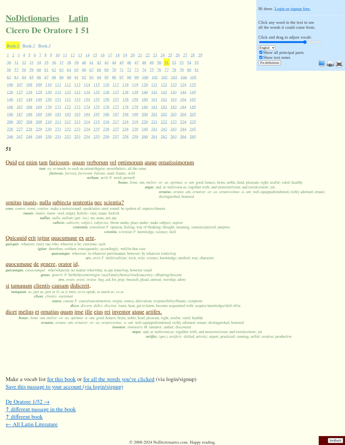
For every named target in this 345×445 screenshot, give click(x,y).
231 (58, 129)
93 (91, 77)
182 (164, 106)
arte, (90, 237)
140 (145, 92)
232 (68, 129)
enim (32, 162)
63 (61, 69)
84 (24, 77)
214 (87, 121)
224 (183, 121)
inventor (121, 311)
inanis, (30, 202)
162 (164, 99)
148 (29, 99)
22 (148, 55)
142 (164, 92)
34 (39, 62)
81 (197, 69)
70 (114, 69)
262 (164, 136)
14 (87, 55)
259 (135, 136)
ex (81, 237)
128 (29, 92)
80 (189, 69)
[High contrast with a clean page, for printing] (339, 66)
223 (173, 121)
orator (65, 263)
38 (69, 62)
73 (136, 69)
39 (76, 62)
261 (154, 136)
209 (39, 121)
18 (117, 55)
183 (173, 106)
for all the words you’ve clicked (118, 379)
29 (200, 55)
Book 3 (44, 45)
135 (96, 92)
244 (183, 129)
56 (9, 69)
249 (39, 136)
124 (183, 84)
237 (116, 129)
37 (61, 62)
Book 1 (13, 45)
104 (183, 77)
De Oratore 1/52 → (28, 401)
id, (76, 263)
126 (10, 92)
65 (76, 69)
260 (145, 136)
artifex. (154, 311)
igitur (43, 237)
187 (19, 114)
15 (95, 55)
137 (116, 92)
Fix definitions (269, 62)
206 (10, 121)
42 (99, 62)
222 (164, 121)
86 (39, 77)
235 (96, 129)
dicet (11, 311)
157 (116, 99)
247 (19, 136)
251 (58, 136)
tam (43, 162)
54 (189, 62)
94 (99, 77)
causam (60, 285)
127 (19, 92)
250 (48, 136)
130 (48, 92)
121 (154, 84)
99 (136, 77)
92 (84, 77)
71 (121, 69)
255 (96, 136)
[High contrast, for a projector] (330, 66)
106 (10, 84)
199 (135, 114)
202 (164, 114)
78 (174, 69)
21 (140, 55)
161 (154, 99)
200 (145, 114)
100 (145, 77)
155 (96, 99)
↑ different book (24, 416)
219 (135, 121)
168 (29, 106)
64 (69, 69)
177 (116, 106)
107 (19, 84)
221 (154, 121)
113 (77, 84)
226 (10, 129)
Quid (11, 162)
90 (69, 77)
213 (77, 121)
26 (178, 55)
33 (31, 62)
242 (164, 129)
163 (173, 99)
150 (48, 99)
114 (87, 84)
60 (39, 69)
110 (48, 84)
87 (46, 77)
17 (110, 55)
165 (193, 99)
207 (19, 121)
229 (39, 129)
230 (48, 129)
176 (106, 106)
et (37, 311)
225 (193, 121)
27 (185, 55)
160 (145, 99)
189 (39, 114)
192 (68, 114)
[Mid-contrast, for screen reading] (322, 66)
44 (114, 62)
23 (155, 55)
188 (29, 114)
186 (10, 114)
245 (193, 129)
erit (32, 237)
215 (96, 121)
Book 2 (29, 45)
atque (151, 162)
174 (87, 106)
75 (152, 69)
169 (39, 106)
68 (99, 69)
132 (68, 92)
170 (48, 106)
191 (58, 114)
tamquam (21, 285)
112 (68, 84)
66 (84, 69)
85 (31, 77)
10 (57, 55)
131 (58, 92)
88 (54, 77)
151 (58, 99)
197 (116, 114)
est (21, 162)
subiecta (61, 202)
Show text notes (276, 57)
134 (87, 92)
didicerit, (80, 285)
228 (29, 129)
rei (107, 311)
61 (46, 69)
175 (96, 106)
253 (77, 136)
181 (154, 106)
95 (106, 77)
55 (197, 62)
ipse (79, 311)
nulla (45, 202)
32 (24, 62)
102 (164, 77)
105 (193, 77)
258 (125, 136)
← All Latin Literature (32, 424)
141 (154, 92)
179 (135, 106)
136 (106, 92)
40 (84, 62)
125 (193, 84)
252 (68, 136)
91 (76, 77)
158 (125, 99)
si (7, 285)
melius (26, 311)
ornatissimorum (176, 162)
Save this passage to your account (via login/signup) (64, 386)
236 (106, 129)
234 (87, 129)
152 (68, 99)
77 (167, 69)
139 (135, 92)
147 (19, 99)
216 (106, 121)
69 (106, 69)
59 (31, 69)
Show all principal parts (283, 52)
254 (87, 136)
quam (78, 162)
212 (68, 121)
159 (135, 99)
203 (173, 114)
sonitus (14, 202)
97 (121, 77)
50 (159, 62)
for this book (61, 379)
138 (125, 92)
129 (39, 92)
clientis (42, 285)
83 (16, 77)
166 (10, 106)
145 (193, 92)
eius (98, 311)
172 (68, 106)
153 (77, 99)
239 (135, 129)
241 (154, 129)
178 (125, 106)
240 (145, 129)
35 (46, 62)
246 (10, 136)
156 (106, 99)
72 (129, 69)
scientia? (114, 202)
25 (170, 55)
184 (183, 106)
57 (16, 69)
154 (87, 99)
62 (54, 69)
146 (10, 99)
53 (182, 62)
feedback (335, 440)
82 (9, 77)
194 (87, 114)
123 (173, 84)
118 (125, 84)
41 (91, 62)
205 (193, 114)
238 (125, 129)
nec (98, 202)
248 (29, 136)
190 (48, 114)
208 (29, 121)
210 (48, 121)
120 (145, 84)
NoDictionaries (32, 18)
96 (114, 77)
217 (116, 121)
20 (132, 55)
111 (58, 84)
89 (61, 77)
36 (54, 62)
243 (173, 129)
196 (106, 114)
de (36, 263)
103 (174, 77)
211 (58, 121)
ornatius (50, 311)
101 (155, 77)
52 (174, 62)
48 (144, 62)
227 (19, 129)
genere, (48, 263)
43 (106, 62)
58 (24, 69)
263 (173, 136)
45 (121, 62)
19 (125, 55)
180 (145, 106)
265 (193, 136)
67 (91, 69)
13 (80, 55)
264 (183, 136)
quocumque (19, 263)
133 (77, 92)
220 (145, 121)
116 (106, 84)
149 (39, 99)
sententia (83, 202)
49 (152, 62)
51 (167, 62)
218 (125, 121)
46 (129, 62)
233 (77, 129)
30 (9, 62)
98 (129, 77)
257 (116, 136)
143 (173, 92)
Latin (78, 18)
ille (88, 311)
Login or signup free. (293, 8)
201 (154, 114)
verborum (97, 162)
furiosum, (60, 162)
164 (183, 99)
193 (77, 114)
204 (183, 114)
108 (29, 84)
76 (159, 69)
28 (193, 55)
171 (58, 106)
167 (19, 106)
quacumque (64, 237)
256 (106, 136)
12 (72, 55)
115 (96, 84)
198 (125, 114)
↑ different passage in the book (41, 409)
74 (144, 69)
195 (96, 114)
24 (163, 55)
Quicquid (16, 237)
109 (39, 84)
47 (136, 62)
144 (183, 92)
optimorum (130, 162)
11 (65, 55)
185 (193, 106)
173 (77, 106)
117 (116, 84)
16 (102, 55)
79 (182, 69)
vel (113, 162)
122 (164, 84)
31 (16, 62)
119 (135, 84)
